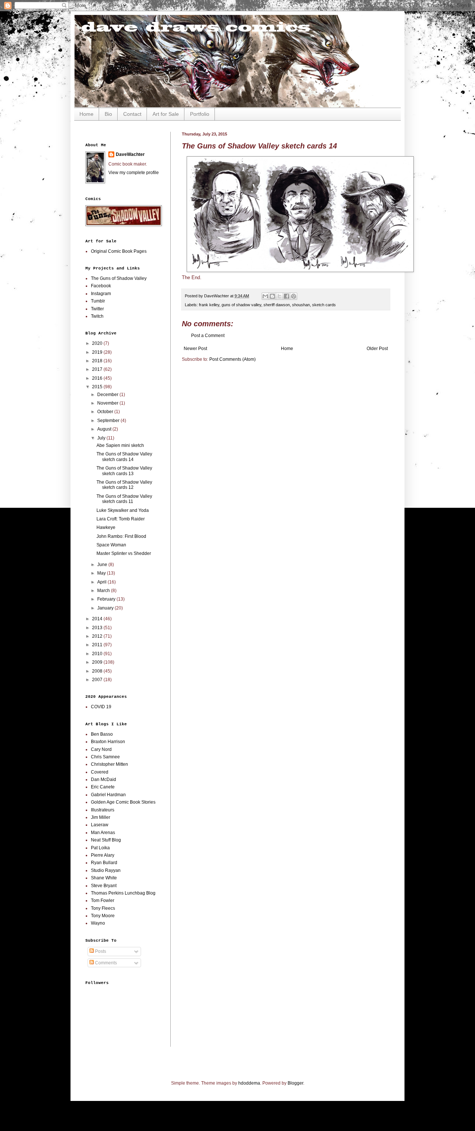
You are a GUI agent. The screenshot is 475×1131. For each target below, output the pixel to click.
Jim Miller (100, 817)
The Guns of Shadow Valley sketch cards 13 (124, 470)
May (102, 573)
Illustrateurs (102, 810)
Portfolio (199, 114)
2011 (98, 644)
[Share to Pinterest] (293, 296)
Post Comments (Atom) (232, 359)
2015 (98, 386)
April (102, 582)
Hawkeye (105, 527)
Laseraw (99, 824)
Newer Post (195, 348)
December (108, 394)
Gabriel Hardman (108, 794)
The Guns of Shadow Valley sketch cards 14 (124, 456)
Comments (105, 962)
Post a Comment (208, 335)
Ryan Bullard (104, 862)
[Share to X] (279, 296)
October (105, 411)
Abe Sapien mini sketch (120, 445)
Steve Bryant (104, 885)
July (102, 438)
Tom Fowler (102, 900)
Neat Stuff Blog (106, 840)
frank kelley (209, 305)
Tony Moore (103, 915)
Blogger (295, 1083)
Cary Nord (101, 749)
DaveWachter (130, 154)
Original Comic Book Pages (119, 251)
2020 (98, 343)
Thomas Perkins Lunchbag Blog (123, 893)
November (108, 403)
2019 (98, 352)
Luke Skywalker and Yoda (122, 510)
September (109, 420)
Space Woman (111, 544)
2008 (98, 671)
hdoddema (249, 1083)
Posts (100, 951)
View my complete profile (133, 172)
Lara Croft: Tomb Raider (120, 519)
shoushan (301, 305)
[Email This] (265, 296)
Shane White (104, 877)
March (104, 590)
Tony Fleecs (103, 908)
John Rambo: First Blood (121, 536)
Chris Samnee (105, 756)
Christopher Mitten (109, 764)
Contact (132, 114)
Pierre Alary (102, 855)
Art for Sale (166, 114)
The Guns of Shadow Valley (119, 278)
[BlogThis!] (272, 296)
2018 (98, 360)
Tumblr (98, 301)
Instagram (101, 293)
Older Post (377, 348)
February (107, 599)
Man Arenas (103, 832)
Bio (108, 114)
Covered (99, 772)
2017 (98, 369)
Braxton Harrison (108, 741)
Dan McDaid (103, 779)
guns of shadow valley (241, 305)
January (106, 608)
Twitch (97, 316)
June (102, 564)
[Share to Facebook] (286, 296)
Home (86, 114)
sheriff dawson (276, 305)
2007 (98, 679)
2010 (98, 653)
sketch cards (324, 305)
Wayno (98, 923)
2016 (98, 378)
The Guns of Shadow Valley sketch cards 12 (124, 485)
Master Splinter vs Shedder (123, 553)
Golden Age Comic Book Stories (123, 802)
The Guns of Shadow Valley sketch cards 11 (124, 499)
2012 (98, 636)
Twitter (97, 308)
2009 (98, 662)
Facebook (101, 285)
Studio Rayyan (106, 870)
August (104, 429)
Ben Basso (102, 734)
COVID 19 (101, 706)
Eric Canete (103, 787)
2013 (98, 627)
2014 (98, 618)
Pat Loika (100, 847)
